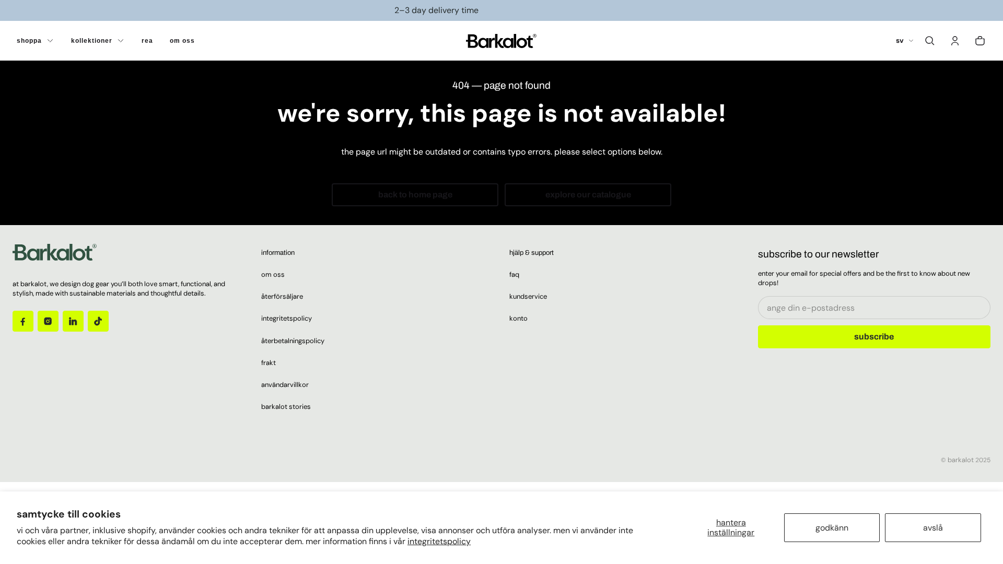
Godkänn (831, 527)
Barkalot (961, 459)
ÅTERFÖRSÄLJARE (282, 296)
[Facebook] (23, 321)
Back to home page (415, 194)
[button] (929, 40)
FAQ (514, 274)
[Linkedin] (73, 321)
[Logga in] (954, 40)
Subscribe (874, 336)
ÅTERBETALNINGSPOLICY (292, 340)
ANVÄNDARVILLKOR (285, 384)
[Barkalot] (501, 40)
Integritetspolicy (439, 541)
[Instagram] (48, 321)
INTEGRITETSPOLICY (286, 318)
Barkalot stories (286, 406)
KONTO (518, 318)
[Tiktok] (98, 321)
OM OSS (273, 274)
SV (900, 40)
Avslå (933, 527)
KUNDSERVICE (528, 296)
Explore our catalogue (588, 194)
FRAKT (268, 362)
